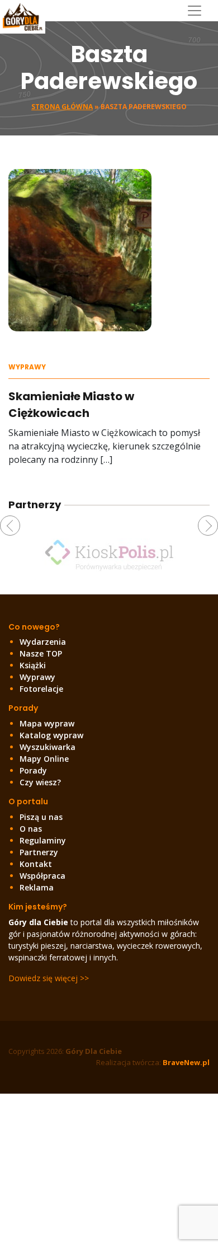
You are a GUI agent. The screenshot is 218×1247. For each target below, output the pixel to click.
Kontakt (36, 864)
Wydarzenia (43, 641)
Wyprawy (27, 367)
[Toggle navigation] (198, 10)
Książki (33, 665)
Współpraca (42, 875)
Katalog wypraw (51, 735)
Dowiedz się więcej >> (48, 978)
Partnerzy (39, 852)
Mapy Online (44, 758)
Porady (33, 770)
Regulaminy (43, 840)
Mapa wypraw (47, 723)
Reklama (37, 887)
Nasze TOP (41, 653)
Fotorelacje (41, 688)
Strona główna (62, 106)
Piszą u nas (41, 817)
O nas (31, 828)
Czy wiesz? (40, 782)
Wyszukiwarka (47, 747)
